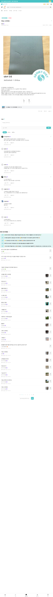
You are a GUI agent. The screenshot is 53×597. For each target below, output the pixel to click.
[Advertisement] (26, 14)
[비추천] (8, 143)
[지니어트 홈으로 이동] (4, 4)
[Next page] (33, 394)
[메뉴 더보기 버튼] (2, 10)
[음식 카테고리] (2, 7)
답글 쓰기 (12, 142)
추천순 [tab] (4, 132)
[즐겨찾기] (9, 232)
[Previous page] (20, 394)
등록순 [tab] (13, 132)
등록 (48, 127)
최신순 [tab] (9, 132)
